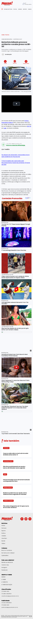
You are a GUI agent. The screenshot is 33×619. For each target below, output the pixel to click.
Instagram (4, 567)
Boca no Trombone (7, 550)
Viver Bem (4, 538)
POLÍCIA (15, 9)
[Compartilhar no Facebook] (23, 66)
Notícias (4, 523)
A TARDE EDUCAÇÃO (7, 584)
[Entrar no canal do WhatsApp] (3, 145)
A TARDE (4, 579)
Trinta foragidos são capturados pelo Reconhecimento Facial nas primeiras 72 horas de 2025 (16, 162)
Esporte (4, 530)
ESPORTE (25, 9)
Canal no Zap (5, 565)
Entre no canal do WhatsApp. (15, 145)
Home (3, 34)
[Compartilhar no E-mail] (27, 66)
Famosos (4, 528)
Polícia (7, 34)
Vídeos (3, 543)
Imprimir (15, 63)
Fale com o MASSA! (8, 560)
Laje (5, 128)
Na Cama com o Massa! (8, 553)
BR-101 (29, 126)
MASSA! (3, 577)
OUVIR (5, 63)
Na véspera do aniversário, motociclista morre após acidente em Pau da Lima (15, 156)
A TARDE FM (5, 582)
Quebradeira (5, 555)
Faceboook (4, 570)
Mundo (3, 541)
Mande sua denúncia (7, 562)
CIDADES (20, 9)
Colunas (4, 548)
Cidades (4, 536)
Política (3, 533)
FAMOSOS (30, 9)
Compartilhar (26, 63)
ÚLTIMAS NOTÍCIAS (8, 9)
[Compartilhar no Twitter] (25, 66)
